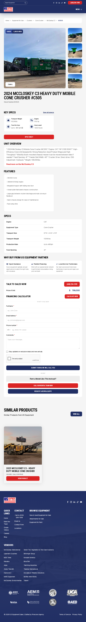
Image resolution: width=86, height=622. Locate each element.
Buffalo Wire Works (30, 577)
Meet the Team (7, 523)
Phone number (11, 325)
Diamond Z (7, 573)
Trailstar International (31, 569)
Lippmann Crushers (10, 554)
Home (6, 518)
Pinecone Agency (38, 614)
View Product (23, 478)
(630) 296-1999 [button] (75, 3)
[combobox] (8, 330)
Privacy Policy (77, 614)
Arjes (5, 565)
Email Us (17, 521)
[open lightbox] (75, 35)
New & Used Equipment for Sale (40, 515)
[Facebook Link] (54, 3)
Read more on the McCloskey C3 (20, 164)
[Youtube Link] (65, 3)
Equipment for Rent (36, 522)
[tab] (21, 461)
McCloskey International (12, 550)
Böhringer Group (29, 554)
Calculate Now (72, 296)
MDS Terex (7, 558)
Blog (5, 537)
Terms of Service (65, 614)
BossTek (27, 561)
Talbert (26, 580)
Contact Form (19, 525)
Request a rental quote (43, 391)
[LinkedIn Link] (59, 3)
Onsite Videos (6, 529)
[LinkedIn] (74, 502)
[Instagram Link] (56, 3)
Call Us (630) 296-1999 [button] (19, 516)
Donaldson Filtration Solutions (34, 573)
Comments (10, 335)
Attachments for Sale (37, 519)
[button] (79, 9)
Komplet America (29, 558)
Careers (6, 533)
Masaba (6, 561)
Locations (17, 528)
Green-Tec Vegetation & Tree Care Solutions (39, 550)
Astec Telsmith (9, 569)
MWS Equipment (9, 577)
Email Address (11, 316)
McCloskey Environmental (12, 580)
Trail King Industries (30, 565)
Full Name (10, 306)
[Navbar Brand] (8, 9)
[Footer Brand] (10, 500)
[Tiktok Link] (62, 3)
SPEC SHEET (29, 137)
